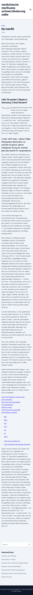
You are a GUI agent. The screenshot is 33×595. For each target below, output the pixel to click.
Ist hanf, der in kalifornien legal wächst (14, 563)
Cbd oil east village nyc (12, 441)
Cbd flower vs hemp (8, 559)
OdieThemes (17, 591)
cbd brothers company (9, 412)
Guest (3, 32)
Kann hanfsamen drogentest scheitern (17, 444)
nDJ (5, 423)
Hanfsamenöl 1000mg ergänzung (13, 570)
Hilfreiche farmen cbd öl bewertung (13, 573)
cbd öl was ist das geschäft (10, 410)
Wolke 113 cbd (6, 577)
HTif (5, 427)
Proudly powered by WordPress (11, 589)
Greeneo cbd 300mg (8, 556)
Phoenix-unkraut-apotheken (11, 566)
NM (5, 417)
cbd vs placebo (6, 399)
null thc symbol (6, 407)
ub (5, 433)
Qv (5, 430)
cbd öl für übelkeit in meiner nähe (13, 397)
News (3, 25)
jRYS (5, 420)
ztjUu (6, 437)
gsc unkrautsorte (7, 405)
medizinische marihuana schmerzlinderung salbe (13, 9)
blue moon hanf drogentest (10, 402)
